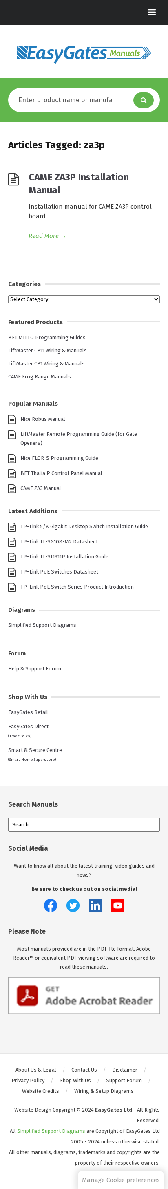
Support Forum (124, 1080)
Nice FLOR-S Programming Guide (59, 458)
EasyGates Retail (28, 712)
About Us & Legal (35, 1070)
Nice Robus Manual (42, 419)
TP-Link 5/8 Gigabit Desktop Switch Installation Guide (84, 526)
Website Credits (40, 1091)
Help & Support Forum (34, 669)
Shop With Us (75, 1080)
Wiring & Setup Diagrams (104, 1091)
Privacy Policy (27, 1080)
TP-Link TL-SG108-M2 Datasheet (59, 541)
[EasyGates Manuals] (84, 55)
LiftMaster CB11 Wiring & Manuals (47, 350)
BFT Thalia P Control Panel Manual (61, 473)
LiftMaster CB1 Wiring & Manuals (46, 363)
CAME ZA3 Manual (40, 488)
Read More (47, 236)
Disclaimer (124, 1070)
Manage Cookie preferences (121, 1180)
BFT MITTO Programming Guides (47, 337)
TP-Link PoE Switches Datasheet (59, 572)
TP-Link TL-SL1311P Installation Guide (64, 557)
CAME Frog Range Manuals (39, 377)
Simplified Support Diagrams (42, 625)
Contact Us (84, 1070)
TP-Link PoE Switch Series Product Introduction (77, 587)
